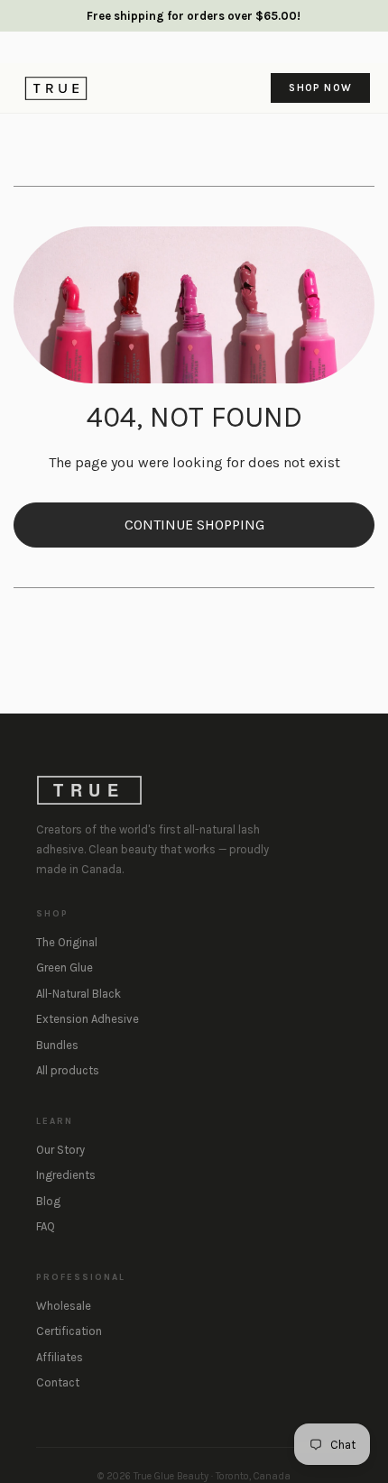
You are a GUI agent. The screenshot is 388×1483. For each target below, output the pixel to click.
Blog (48, 1201)
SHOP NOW (320, 87)
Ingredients (66, 1175)
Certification (69, 1331)
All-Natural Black (78, 993)
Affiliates (59, 1357)
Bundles (57, 1045)
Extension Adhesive (87, 1019)
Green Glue (64, 967)
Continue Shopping (194, 524)
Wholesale (63, 1306)
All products (67, 1070)
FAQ (45, 1226)
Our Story (60, 1149)
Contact (57, 1382)
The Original (66, 942)
